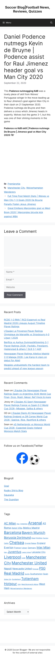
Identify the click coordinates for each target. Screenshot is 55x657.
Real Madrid (14, 573)
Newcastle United (22, 568)
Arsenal (35, 523)
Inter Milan (43, 547)
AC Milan (10, 523)
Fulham (24, 548)
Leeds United (26, 552)
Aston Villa (16, 528)
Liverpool (12, 557)
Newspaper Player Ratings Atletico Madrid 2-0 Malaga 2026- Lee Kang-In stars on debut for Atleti (26, 357)
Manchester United (29, 563)
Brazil (34, 538)
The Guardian (11, 499)
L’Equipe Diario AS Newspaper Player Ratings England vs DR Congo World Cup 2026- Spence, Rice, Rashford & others (27, 416)
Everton (8, 547)
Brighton (39, 538)
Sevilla (27, 574)
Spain (45, 574)
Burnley (45, 538)
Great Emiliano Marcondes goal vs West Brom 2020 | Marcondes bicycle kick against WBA (27, 212)
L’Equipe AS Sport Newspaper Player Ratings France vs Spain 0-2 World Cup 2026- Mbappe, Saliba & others (26, 405)
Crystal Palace (30, 543)
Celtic (6, 543)
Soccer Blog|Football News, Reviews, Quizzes (27, 9)
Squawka (9, 495)
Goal (6, 486)
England (41, 543)
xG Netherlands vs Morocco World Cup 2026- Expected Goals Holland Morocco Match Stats (27, 428)
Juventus (14, 552)
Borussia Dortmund (17, 537)
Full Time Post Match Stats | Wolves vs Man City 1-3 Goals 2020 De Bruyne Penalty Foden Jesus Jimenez (26, 200)
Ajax (18, 524)
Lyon (23, 558)
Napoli (8, 568)
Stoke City (7, 579)
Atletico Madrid (31, 527)
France (17, 547)
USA (19, 584)
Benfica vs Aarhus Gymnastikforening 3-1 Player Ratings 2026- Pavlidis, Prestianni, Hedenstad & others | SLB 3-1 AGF (26, 345)
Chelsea (16, 542)
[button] (51, 23)
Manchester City (16, 187)
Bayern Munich (33, 532)
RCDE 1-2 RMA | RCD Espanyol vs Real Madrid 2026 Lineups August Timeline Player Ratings (24, 323)
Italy (5, 552)
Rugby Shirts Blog (13, 490)
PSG (42, 568)
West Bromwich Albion (29, 584)
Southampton (36, 574)
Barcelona (12, 532)
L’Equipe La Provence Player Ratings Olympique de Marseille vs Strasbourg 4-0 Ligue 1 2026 (26, 334)
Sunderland (16, 579)
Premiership (14, 183)
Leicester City (39, 552)
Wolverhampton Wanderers (21, 588)
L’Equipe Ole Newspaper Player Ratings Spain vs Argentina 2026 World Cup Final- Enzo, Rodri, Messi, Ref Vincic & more (27, 394)
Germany (32, 548)
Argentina (24, 524)
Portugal (35, 569)
